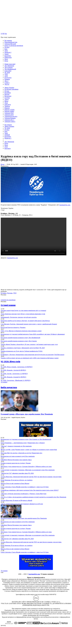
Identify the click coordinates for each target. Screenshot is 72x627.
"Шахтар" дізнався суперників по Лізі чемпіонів (16, 446)
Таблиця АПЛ (9, 115)
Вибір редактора (9, 387)
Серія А (6, 82)
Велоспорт (7, 96)
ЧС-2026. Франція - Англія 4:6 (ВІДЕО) (13, 370)
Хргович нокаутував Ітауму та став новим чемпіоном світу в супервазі (23, 310)
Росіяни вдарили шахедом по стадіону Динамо (16, 463)
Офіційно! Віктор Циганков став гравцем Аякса (16, 460)
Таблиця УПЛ (9, 113)
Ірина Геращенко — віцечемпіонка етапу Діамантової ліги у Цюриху (23, 443)
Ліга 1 (6, 81)
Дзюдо (6, 99)
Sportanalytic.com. (64, 205)
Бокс (6, 49)
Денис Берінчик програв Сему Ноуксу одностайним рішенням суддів (23, 314)
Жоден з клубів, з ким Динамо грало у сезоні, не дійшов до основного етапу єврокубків (29, 449)
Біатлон (6, 94)
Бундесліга (7, 77)
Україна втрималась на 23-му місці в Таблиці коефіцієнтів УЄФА (21, 351)
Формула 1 (7, 52)
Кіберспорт (8, 57)
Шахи (6, 101)
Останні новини (8, 305)
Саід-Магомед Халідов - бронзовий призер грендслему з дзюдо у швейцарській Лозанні (29, 324)
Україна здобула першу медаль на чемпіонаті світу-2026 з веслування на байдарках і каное (29, 358)
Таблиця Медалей (10, 44)
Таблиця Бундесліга (10, 116)
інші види (7, 104)
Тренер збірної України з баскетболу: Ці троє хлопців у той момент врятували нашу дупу (29, 344)
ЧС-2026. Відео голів (10, 361)
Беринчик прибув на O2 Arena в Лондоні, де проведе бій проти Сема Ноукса (25, 320)
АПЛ (6, 76)
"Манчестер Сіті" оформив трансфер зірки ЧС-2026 (17, 473)
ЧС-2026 (7, 72)
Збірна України (9, 87)
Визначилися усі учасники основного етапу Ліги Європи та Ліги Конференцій (26, 439)
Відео (6, 61)
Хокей (6, 54)
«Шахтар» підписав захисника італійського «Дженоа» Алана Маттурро (23, 493)
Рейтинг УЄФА (9, 109)
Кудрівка (3, 293)
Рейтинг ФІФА (9, 111)
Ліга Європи (8, 67)
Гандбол (7, 98)
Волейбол (7, 92)
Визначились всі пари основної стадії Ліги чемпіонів (18, 456)
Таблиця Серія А (9, 121)
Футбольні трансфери (11, 89)
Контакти (7, 148)
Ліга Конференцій (10, 69)
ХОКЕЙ (7, 135)
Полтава (9, 293)
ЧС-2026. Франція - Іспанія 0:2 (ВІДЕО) (13, 377)
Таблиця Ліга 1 (9, 120)
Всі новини (8, 40)
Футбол (6, 47)
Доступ (6, 84)
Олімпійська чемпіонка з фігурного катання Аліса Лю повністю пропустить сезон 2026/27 (30, 490)
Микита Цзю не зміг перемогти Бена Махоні (15, 483)
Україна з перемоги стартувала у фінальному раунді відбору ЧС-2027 (23, 348)
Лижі (6, 103)
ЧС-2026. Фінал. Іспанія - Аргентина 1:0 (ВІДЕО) (16, 367)
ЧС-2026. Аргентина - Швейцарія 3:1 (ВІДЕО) (15, 380)
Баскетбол (7, 56)
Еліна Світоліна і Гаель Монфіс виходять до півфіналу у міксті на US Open (25, 487)
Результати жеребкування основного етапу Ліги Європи (19, 341)
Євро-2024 (7, 71)
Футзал (6, 91)
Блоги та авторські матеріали (13, 45)
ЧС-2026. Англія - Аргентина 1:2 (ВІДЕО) (14, 373)
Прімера (7, 79)
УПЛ (6, 74)
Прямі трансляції (9, 64)
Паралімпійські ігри (10, 42)
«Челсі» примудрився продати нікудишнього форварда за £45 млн (22, 504)
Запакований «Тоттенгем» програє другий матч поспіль (19, 317)
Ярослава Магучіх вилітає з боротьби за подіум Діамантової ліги (21, 453)
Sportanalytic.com (12, 258)
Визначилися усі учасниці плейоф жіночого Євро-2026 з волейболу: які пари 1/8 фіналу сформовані (33, 334)
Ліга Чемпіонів (9, 66)
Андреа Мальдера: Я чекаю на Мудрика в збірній (16, 500)
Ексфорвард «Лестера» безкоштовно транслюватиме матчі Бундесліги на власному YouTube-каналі (32, 354)
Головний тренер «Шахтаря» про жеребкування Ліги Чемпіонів (27, 414)
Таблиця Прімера (10, 118)
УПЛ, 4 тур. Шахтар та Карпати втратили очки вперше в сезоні (21, 331)
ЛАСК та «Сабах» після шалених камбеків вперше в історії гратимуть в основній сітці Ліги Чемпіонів (33, 497)
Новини (7, 108)
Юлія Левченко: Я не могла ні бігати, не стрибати (16, 480)
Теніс (6, 50)
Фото (6, 59)
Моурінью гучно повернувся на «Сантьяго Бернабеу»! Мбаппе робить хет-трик (26, 466)
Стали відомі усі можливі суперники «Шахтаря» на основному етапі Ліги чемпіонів (28, 470)
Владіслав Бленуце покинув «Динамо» (13, 327)
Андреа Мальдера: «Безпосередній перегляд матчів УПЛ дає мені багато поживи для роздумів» (31, 476)
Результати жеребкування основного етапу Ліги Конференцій (20, 337)
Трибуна (7, 106)
